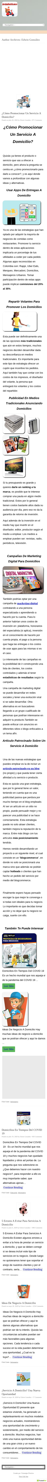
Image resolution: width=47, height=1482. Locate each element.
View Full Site (23, 1476)
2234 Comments (38, 1306)
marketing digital (27, 603)
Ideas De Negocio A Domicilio (19, 1302)
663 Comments (37, 1137)
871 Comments (37, 120)
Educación (13, 1193)
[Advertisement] (23, 67)
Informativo (14, 1102)
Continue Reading (13, 1187)
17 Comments (37, 1397)
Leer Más (9, 986)
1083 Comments (37, 1228)
